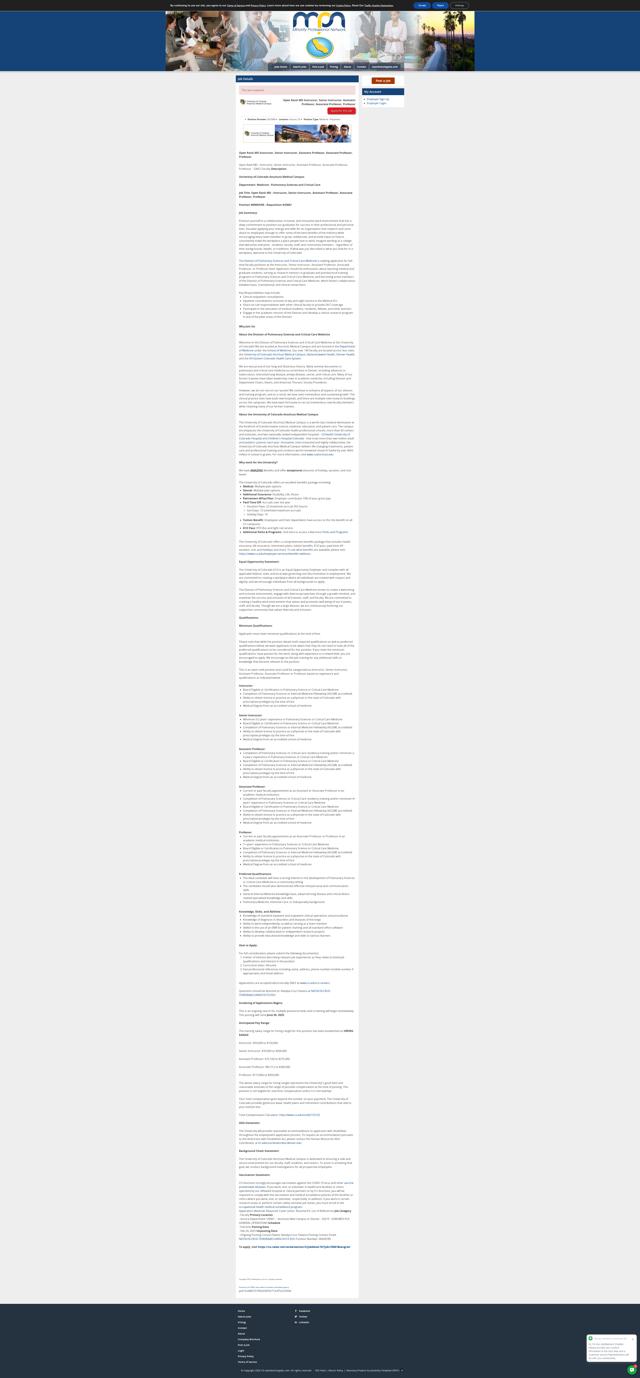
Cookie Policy (343, 5)
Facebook (304, 1311)
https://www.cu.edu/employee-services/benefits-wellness (274, 554)
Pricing (334, 66)
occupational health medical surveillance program (270, 1207)
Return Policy (335, 1370)
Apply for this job (341, 111)
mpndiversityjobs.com (385, 66)
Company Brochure (249, 1339)
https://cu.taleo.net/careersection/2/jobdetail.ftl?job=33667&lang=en (304, 1247)
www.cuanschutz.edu (320, 454)
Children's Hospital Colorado (286, 438)
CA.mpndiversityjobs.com (275, 1370)
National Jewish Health (321, 354)
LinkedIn (304, 1322)
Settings (459, 5)
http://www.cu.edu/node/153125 (299, 1115)
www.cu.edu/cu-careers (315, 983)
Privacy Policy (246, 1356)
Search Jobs (299, 66)
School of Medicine (279, 350)
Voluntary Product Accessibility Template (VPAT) (372, 1370)
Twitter (303, 1316)
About (347, 66)
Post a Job (318, 66)
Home (241, 1311)
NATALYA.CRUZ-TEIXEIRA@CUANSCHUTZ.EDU (267, 1239)
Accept (422, 5)
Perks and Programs (335, 532)
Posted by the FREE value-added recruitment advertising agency (264, 1287)
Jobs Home (280, 66)
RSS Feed (320, 1370)
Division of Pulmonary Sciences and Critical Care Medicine (280, 261)
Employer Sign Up (378, 99)
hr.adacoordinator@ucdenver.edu (279, 1143)
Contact (361, 66)
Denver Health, (345, 354)
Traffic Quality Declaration (378, 5)
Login (241, 1350)
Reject (440, 5)
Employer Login (376, 103)
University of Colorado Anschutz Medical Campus (275, 354)
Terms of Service (247, 1362)
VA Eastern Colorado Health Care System (275, 358)
